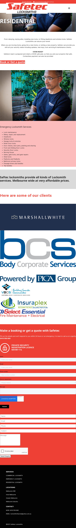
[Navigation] (69, 8)
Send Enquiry (5, 456)
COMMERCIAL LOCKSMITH (14, 475)
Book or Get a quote (12, 62)
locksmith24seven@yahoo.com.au (44, 2)
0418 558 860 (27, 2)
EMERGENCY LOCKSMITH (14, 479)
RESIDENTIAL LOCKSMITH (14, 482)
